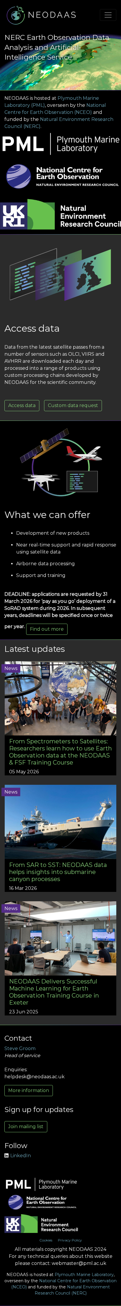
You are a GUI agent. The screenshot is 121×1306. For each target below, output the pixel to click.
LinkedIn (20, 1155)
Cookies (45, 1240)
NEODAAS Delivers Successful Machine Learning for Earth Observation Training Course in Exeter (54, 992)
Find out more (47, 629)
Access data (22, 405)
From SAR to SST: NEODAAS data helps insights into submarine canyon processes (58, 872)
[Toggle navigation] (108, 15)
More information (28, 1090)
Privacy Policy (70, 1240)
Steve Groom (20, 1048)
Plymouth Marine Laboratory (84, 1274)
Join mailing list (25, 1126)
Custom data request (73, 405)
